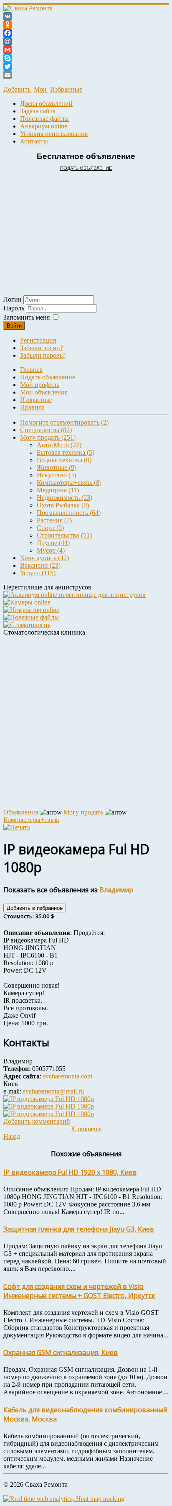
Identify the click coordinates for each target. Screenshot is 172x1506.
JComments (86, 1128)
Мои (41, 89)
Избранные (66, 89)
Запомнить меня (26, 317)
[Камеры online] (27, 602)
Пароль (14, 308)
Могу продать (83, 812)
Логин (12, 299)
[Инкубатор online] (31, 609)
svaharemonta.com (67, 1076)
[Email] (86, 75)
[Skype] (86, 58)
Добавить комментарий (36, 1121)
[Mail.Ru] (86, 41)
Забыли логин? (41, 347)
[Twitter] (86, 66)
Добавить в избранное (35, 908)
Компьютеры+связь (31, 819)
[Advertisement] (86, 224)
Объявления (20, 812)
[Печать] (16, 827)
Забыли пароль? (43, 355)
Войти (14, 326)
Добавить (17, 89)
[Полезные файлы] (31, 617)
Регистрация (38, 340)
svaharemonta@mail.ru (53, 1091)
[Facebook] (86, 33)
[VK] (86, 16)
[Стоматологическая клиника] (27, 624)
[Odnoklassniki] (86, 24)
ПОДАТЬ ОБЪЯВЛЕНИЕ (86, 168)
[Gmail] (86, 50)
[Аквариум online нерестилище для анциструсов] (74, 594)
